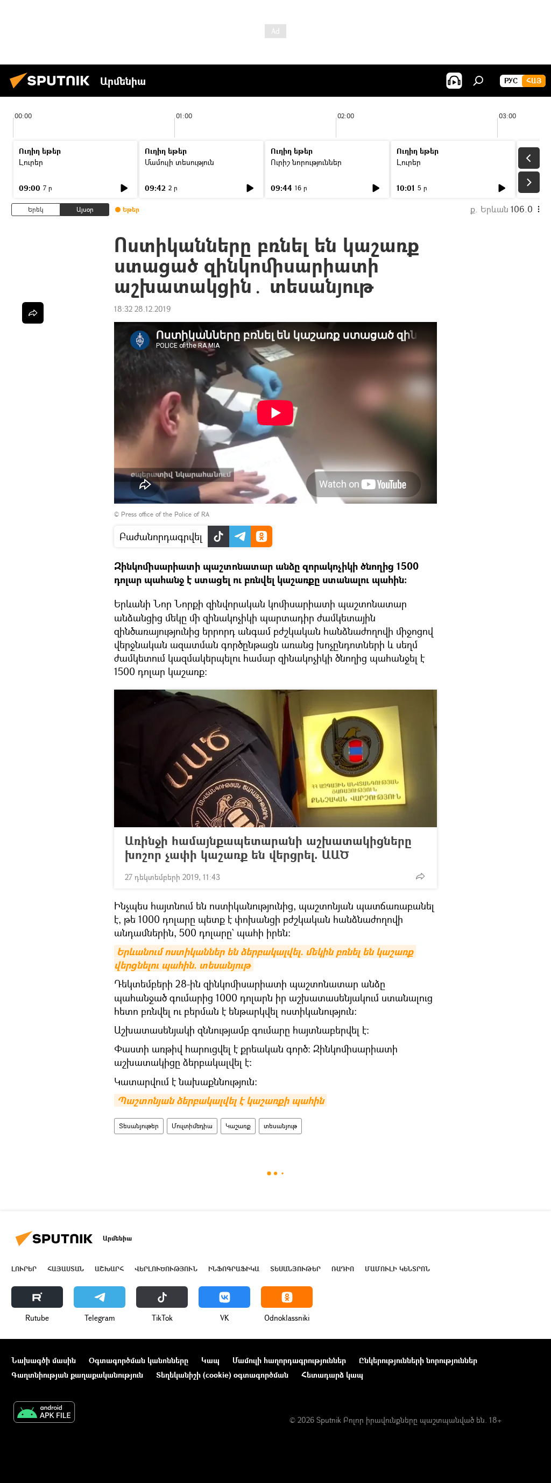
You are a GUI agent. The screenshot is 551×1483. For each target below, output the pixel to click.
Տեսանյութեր (139, 1125)
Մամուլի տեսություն (179, 162)
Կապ (210, 1360)
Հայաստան (65, 1268)
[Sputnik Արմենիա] (52, 89)
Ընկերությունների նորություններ (418, 1360)
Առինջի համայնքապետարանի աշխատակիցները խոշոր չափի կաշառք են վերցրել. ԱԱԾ (268, 848)
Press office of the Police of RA (165, 514)
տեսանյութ (280, 1125)
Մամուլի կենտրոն (397, 1268)
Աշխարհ (109, 1268)
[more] (420, 876)
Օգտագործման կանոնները (138, 1360)
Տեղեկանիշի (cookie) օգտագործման (222, 1375)
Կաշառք (238, 1125)
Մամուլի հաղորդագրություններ (289, 1360)
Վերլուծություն (166, 1268)
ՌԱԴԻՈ (342, 1268)
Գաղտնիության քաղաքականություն (77, 1375)
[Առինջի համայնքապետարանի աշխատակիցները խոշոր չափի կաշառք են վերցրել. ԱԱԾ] (275, 758)
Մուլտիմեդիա (192, 1125)
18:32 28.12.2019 (142, 309)
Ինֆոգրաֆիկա (233, 1268)
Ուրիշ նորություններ (306, 162)
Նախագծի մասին (43, 1360)
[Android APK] (44, 1413)
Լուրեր (31, 162)
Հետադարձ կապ (332, 1375)
